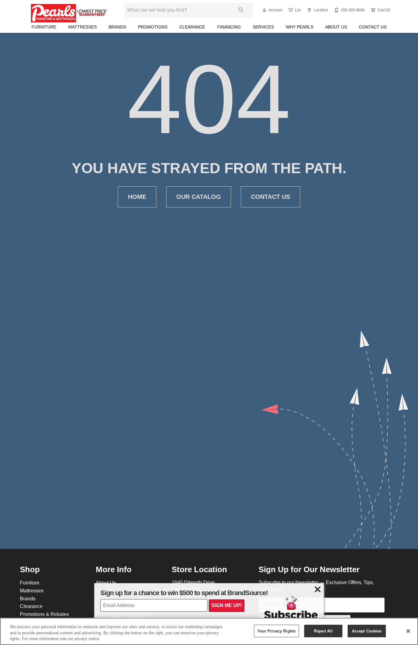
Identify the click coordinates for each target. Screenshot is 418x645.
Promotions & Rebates (44, 614)
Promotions (152, 26)
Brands (117, 26)
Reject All (323, 630)
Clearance (192, 26)
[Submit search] (241, 10)
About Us (336, 26)
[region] (209, 631)
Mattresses (82, 26)
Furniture (44, 26)
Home (137, 196)
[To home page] (69, 10)
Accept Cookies (367, 630)
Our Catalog (198, 196)
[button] (264, 10)
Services (263, 26)
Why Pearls (299, 26)
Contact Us (372, 26)
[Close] (408, 631)
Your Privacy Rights (276, 630)
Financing (229, 26)
